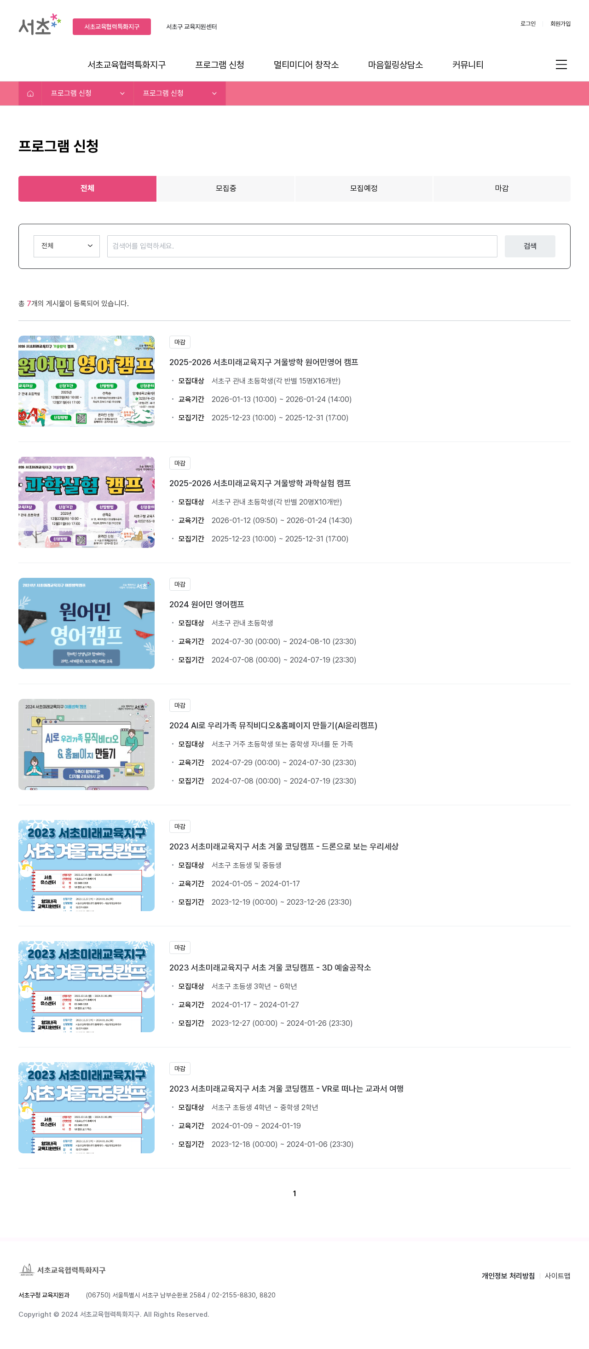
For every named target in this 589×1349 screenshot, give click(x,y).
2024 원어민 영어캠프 (206, 604)
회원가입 (560, 23)
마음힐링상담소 (395, 64)
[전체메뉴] (561, 64)
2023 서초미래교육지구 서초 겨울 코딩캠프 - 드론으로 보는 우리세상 (284, 846)
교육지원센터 (191, 26)
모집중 (226, 188)
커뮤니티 (468, 64)
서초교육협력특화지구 (111, 26)
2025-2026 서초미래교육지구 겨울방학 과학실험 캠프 (260, 483)
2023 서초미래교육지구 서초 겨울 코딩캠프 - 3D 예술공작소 (270, 967)
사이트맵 (558, 1276)
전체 (87, 188)
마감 (502, 188)
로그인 (528, 23)
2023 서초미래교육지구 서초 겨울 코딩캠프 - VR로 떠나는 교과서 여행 (286, 1088)
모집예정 (364, 188)
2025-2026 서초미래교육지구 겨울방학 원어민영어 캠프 (263, 362)
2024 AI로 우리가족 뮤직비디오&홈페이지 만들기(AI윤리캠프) (273, 725)
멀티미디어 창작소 (306, 64)
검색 (530, 246)
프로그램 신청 (219, 64)
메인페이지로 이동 (30, 93)
